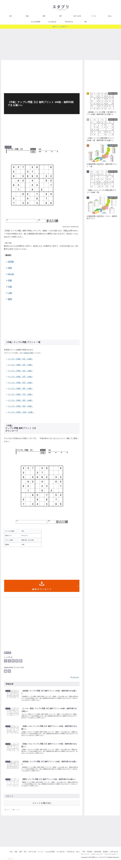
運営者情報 (97, 851)
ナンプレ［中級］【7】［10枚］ (20, 394)
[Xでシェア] (5, 661)
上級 (10, 293)
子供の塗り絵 (70, 851)
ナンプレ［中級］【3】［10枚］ (20, 371)
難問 (10, 299)
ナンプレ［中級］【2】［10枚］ (20, 365)
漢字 (25, 851)
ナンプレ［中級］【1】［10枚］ (20, 359)
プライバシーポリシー (111, 854)
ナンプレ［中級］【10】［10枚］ (21, 412)
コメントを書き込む (42, 803)
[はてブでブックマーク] (13, 661)
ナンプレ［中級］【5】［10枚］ (20, 383)
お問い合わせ (114, 851)
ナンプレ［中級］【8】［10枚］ (20, 400)
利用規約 (26, 353)
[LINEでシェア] (17, 661)
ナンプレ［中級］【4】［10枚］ (20, 377)
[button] (20, 661)
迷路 (16, 851)
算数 (20, 851)
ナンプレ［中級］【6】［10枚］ (20, 388)
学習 (83, 851)
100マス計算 (32, 851)
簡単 (10, 268)
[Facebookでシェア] (9, 661)
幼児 (11, 851)
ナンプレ (8, 652)
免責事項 (105, 851)
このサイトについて (97, 854)
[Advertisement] (60, 43)
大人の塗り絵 (61, 851)
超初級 (11, 262)
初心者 (11, 274)
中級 (10, 287)
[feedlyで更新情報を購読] (5, 671)
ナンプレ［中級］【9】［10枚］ (20, 406)
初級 (10, 280)
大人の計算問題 (50, 851)
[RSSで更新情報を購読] (9, 671)
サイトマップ (85, 854)
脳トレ (78, 851)
